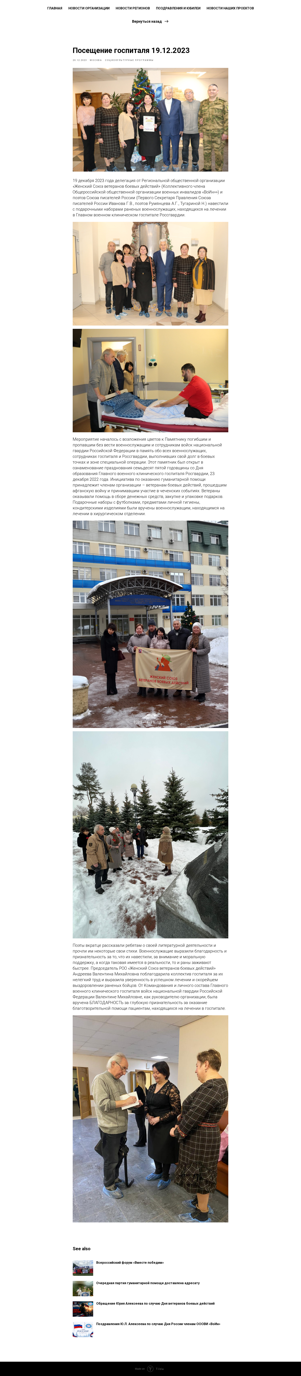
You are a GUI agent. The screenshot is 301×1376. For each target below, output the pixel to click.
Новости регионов (133, 8)
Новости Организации (89, 8)
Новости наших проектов (230, 8)
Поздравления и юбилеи (178, 8)
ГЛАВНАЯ (54, 8)
